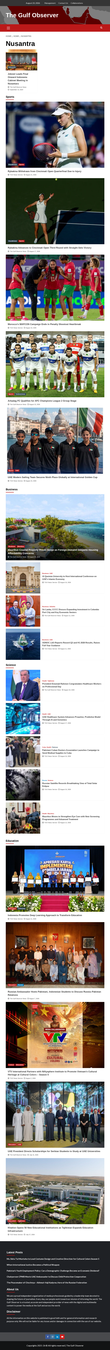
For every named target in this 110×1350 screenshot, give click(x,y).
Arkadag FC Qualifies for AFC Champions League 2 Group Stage (42, 401)
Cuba (44, 747)
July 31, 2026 (34, 1155)
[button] (8, 27)
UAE (17, 470)
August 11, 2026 (65, 649)
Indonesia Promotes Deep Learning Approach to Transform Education (45, 915)
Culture (11, 1065)
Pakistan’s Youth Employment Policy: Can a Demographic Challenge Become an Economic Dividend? (53, 1270)
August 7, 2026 (34, 998)
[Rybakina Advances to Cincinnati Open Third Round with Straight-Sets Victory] (55, 211)
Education (12, 908)
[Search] (101, 27)
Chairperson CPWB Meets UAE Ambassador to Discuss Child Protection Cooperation (46, 1276)
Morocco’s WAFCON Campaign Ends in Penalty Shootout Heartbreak (44, 324)
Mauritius (20, 546)
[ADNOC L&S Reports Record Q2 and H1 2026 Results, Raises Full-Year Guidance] (23, 644)
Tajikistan (50, 681)
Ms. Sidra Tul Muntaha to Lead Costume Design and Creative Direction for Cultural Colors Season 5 (53, 1259)
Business (12, 546)
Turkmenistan (20, 394)
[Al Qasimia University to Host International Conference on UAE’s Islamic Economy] (23, 577)
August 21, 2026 (31, 175)
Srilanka (52, 606)
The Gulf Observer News (18, 87)
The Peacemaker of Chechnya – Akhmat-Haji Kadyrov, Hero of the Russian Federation (47, 1282)
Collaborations (77, 3)
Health (44, 681)
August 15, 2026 (34, 404)
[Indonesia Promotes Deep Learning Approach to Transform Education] (55, 879)
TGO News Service (16, 175)
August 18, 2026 (69, 690)
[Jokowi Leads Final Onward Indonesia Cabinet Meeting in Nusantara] (21, 60)
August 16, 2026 (31, 328)
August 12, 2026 (69, 615)
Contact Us (63, 3)
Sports (21, 164)
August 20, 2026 (34, 557)
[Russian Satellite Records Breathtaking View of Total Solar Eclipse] (23, 784)
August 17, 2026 (34, 251)
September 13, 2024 (16, 89)
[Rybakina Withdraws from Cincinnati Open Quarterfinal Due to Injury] (55, 135)
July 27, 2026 (30, 1234)
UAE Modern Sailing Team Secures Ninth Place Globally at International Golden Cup (52, 477)
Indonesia (12, 67)
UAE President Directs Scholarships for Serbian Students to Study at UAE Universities (54, 1151)
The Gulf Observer (32, 15)
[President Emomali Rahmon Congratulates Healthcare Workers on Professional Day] (23, 685)
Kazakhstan (13, 164)
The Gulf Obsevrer (75, 1345)
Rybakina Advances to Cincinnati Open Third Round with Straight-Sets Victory (49, 248)
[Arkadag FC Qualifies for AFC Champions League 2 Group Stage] (55, 364)
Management (50, 3)
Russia (44, 780)
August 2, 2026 (31, 1078)
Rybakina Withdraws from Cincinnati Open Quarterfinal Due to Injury (44, 171)
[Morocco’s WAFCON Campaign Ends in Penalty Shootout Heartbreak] (55, 288)
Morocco (12, 317)
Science (50, 780)
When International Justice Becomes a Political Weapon (33, 1265)
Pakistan (55, 747)
